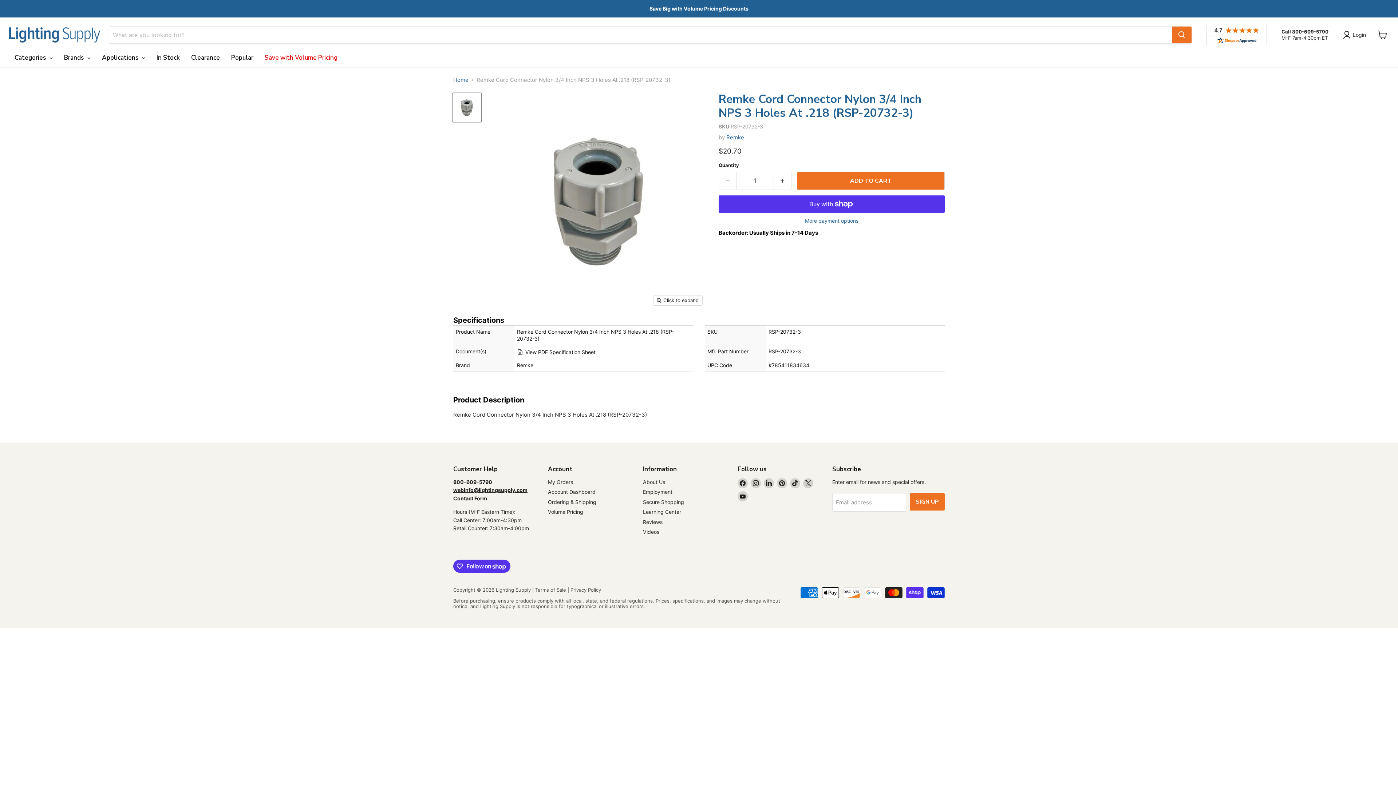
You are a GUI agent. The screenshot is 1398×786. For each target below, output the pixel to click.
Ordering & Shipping (572, 502)
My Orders (560, 482)
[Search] (1182, 35)
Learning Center (662, 512)
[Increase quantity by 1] (783, 181)
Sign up (927, 502)
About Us (654, 482)
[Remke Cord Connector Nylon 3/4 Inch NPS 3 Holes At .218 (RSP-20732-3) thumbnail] (467, 107)
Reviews (653, 522)
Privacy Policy (585, 590)
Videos (651, 532)
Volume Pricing (565, 512)
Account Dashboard (572, 492)
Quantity (729, 165)
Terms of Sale (550, 590)
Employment (657, 492)
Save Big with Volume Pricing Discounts (699, 8)
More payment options (831, 221)
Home (461, 80)
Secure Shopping (663, 502)
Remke (735, 137)
